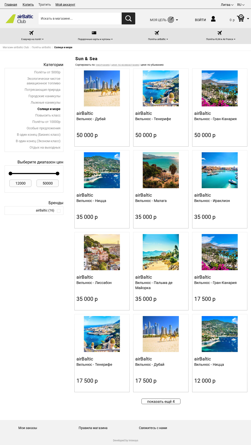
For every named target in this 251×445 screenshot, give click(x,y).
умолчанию (103, 64)
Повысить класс (47, 115)
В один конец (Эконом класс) (38, 141)
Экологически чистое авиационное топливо (43, 81)
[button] (235, 18)
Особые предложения (43, 128)
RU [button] (239, 5)
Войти (200, 20)
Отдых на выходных (45, 147)
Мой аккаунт (65, 4)
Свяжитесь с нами (153, 428)
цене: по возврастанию (125, 64)
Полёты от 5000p (47, 72)
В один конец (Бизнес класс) (38, 134)
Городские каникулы (44, 96)
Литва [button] (226, 5)
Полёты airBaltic (41, 47)
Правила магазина (93, 428)
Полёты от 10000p (46, 122)
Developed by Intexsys (125, 440)
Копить (28, 4)
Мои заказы (27, 428)
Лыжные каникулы (45, 102)
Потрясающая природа (42, 90)
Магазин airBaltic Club (16, 47)
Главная (11, 4)
